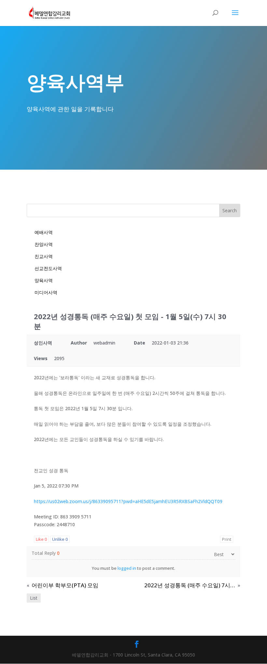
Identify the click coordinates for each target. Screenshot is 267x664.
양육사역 (44, 280)
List (33, 598)
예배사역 (44, 232)
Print (226, 539)
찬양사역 (44, 244)
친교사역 (44, 256)
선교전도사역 (48, 268)
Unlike (60, 539)
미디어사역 (46, 292)
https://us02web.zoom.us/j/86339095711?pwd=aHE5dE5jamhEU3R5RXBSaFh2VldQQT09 (128, 501)
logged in (127, 568)
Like (41, 539)
